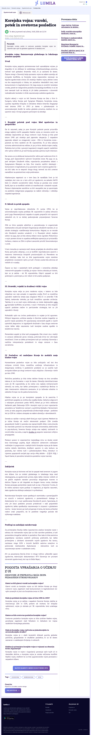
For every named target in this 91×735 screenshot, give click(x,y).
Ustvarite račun (73, 710)
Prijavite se (82, 2)
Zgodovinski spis (19, 36)
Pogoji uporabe (50, 712)
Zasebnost (48, 710)
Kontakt (47, 707)
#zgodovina (15, 677)
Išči (84, 4)
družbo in (32, 432)
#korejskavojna (28, 677)
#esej (39, 677)
